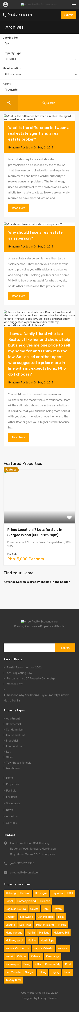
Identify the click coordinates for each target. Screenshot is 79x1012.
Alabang (11, 893)
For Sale (11, 790)
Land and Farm (15, 746)
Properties (12, 784)
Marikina (44, 932)
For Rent (11, 797)
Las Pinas (25, 924)
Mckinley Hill (61, 932)
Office (9, 757)
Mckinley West (14, 940)
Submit (68, 15)
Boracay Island (26, 901)
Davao (58, 909)
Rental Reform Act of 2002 (24, 667)
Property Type (12, 53)
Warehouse (13, 768)
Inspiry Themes (48, 998)
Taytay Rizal (13, 980)
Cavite (34, 909)
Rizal (68, 964)
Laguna (10, 924)
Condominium (15, 729)
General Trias (45, 916)
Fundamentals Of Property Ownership (31, 678)
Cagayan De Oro (16, 909)
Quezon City (53, 964)
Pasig (26, 964)
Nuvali (9, 956)
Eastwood (26, 916)
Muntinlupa (47, 940)
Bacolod (25, 893)
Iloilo (61, 916)
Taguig (55, 972)
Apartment (13, 718)
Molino (32, 940)
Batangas (41, 893)
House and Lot (15, 735)
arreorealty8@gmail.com (25, 872)
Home (10, 777)
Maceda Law (15, 684)
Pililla (38, 964)
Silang (42, 972)
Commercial (13, 724)
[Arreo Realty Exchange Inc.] (39, 4)
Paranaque (12, 964)
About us (12, 816)
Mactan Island (45, 924)
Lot (8, 751)
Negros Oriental (43, 948)
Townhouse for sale (18, 762)
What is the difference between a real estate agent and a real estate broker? (38, 133)
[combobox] (39, 44)
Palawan (36, 956)
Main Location (12, 68)
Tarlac (67, 972)
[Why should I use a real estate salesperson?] (39, 224)
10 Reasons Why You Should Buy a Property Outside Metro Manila (36, 697)
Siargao (30, 972)
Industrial (12, 740)
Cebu (46, 909)
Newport (63, 948)
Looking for (10, 37)
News (9, 810)
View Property (39, 512)
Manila (31, 932)
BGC (70, 893)
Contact (11, 822)
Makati (62, 924)
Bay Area (57, 893)
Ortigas (21, 956)
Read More (18, 208)
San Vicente (13, 972)
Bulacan (45, 901)
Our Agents (13, 803)
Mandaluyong (14, 932)
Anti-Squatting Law (19, 673)
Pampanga (53, 956)
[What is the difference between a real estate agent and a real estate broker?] (39, 117)
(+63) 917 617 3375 (20, 14)
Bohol (9, 901)
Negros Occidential (17, 948)
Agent (7, 83)
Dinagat (11, 916)
